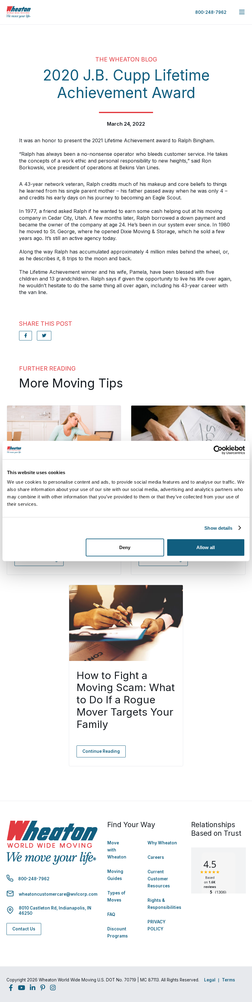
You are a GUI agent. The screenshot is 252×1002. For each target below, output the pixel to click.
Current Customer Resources (159, 878)
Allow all (205, 547)
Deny (124, 547)
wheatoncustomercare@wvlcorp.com (58, 894)
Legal (209, 979)
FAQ (111, 914)
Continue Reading (101, 751)
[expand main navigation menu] (242, 12)
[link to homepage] (18, 12)
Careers (156, 857)
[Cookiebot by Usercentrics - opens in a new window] (218, 449)
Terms (228, 979)
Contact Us (23, 928)
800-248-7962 (210, 12)
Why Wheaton (162, 842)
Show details (218, 527)
